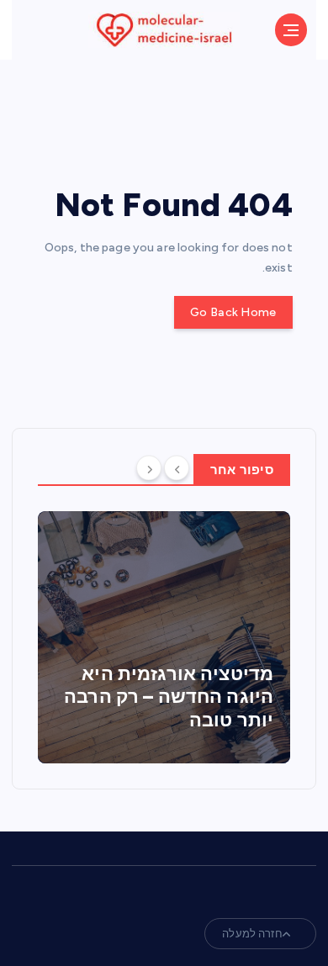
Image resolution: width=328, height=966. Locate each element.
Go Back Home (233, 312)
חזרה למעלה (252, 933)
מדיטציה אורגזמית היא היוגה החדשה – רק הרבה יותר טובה (168, 696)
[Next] (148, 468)
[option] (164, 637)
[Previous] (176, 468)
